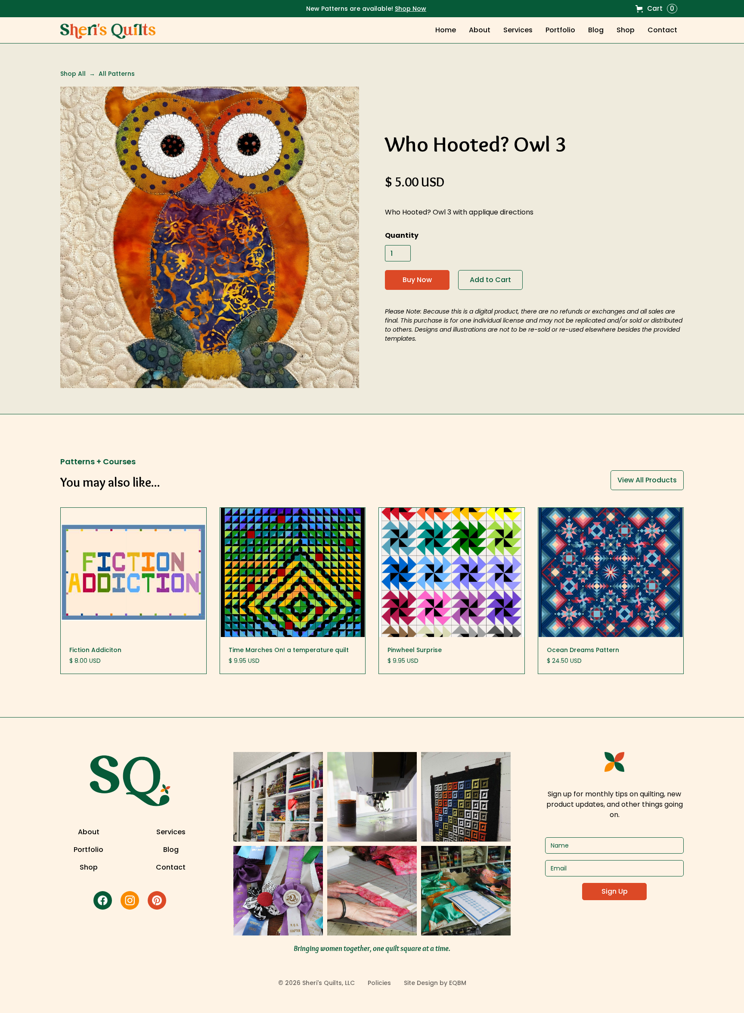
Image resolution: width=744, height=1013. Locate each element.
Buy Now (417, 280)
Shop (89, 867)
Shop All (73, 73)
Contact (662, 30)
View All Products (647, 480)
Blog (596, 30)
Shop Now (410, 8)
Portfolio (560, 30)
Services (518, 30)
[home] (107, 31)
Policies (379, 983)
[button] (656, 8)
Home (445, 30)
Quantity (401, 235)
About (479, 30)
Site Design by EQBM (435, 983)
